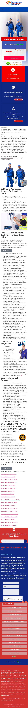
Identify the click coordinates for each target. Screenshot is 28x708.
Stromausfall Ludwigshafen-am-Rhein (14, 621)
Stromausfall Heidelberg (14, 607)
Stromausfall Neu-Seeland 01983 (9, 511)
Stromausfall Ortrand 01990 (7, 519)
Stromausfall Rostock (15, 646)
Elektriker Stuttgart (16, 684)
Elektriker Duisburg (21, 689)
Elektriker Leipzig (15, 687)
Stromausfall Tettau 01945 (7, 494)
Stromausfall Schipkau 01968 (8, 505)
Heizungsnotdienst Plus (14, 706)
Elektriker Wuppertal (16, 691)
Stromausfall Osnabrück (14, 614)
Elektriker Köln (20, 683)
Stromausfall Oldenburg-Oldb (14, 618)
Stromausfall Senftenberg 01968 (9, 502)
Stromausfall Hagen (14, 639)
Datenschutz (11, 700)
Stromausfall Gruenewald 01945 (8, 474)
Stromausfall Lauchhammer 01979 (9, 508)
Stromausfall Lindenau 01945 (8, 477)
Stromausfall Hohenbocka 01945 (9, 479)
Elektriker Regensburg (9, 692)
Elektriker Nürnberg (20, 692)
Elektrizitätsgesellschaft (7, 158)
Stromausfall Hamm (14, 632)
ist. (21, 375)
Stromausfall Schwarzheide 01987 (9, 517)
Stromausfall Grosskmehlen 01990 (9, 522)
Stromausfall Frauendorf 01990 (8, 525)
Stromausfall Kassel (14, 642)
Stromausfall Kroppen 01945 (8, 497)
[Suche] (25, 541)
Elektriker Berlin (14, 681)
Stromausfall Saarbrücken (14, 635)
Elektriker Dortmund (12, 686)
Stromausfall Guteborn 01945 (8, 485)
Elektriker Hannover (11, 689)
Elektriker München (11, 683)
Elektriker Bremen (5, 687)
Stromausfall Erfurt (14, 653)
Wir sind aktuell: (14, 662)
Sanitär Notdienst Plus (8, 704)
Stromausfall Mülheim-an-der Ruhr (14, 625)
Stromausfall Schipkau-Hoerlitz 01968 (10, 499)
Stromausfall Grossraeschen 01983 (9, 514)
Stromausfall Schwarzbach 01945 (9, 482)
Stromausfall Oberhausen (14, 649)
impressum (4, 700)
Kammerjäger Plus (19, 704)
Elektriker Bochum (5, 691)
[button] (2, 9)
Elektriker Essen (22, 686)
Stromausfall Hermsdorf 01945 (8, 488)
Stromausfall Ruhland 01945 (7, 491)
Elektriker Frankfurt (6, 684)
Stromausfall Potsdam (14, 628)
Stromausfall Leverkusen (15, 611)
